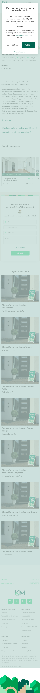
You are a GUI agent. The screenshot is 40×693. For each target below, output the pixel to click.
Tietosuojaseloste (19, 52)
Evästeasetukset (22, 35)
